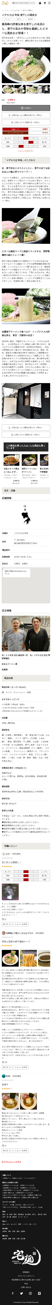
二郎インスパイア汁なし (10, 1207)
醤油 (3, 1214)
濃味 (18, 1231)
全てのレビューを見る (11, 1162)
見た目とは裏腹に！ (11, 862)
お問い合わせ (26, 1287)
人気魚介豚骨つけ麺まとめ (11, 1197)
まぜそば (18, 1205)
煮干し (34, 1214)
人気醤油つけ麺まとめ (34, 1195)
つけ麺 (12, 1205)
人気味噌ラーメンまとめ (10, 1188)
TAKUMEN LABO (25, 1207)
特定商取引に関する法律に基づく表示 (26, 1280)
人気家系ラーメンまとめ (31, 1190)
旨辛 (3, 1217)
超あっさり (6, 1224)
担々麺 (9, 1217)
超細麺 (4, 1238)
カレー (34, 1207)
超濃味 (23, 1231)
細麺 (9, 1238)
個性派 (14, 1217)
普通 (19, 1224)
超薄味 (4, 1231)
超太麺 (23, 1238)
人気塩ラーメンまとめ (27, 1185)
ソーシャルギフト (30, 1178)
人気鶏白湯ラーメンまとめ (24, 1193)
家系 (45, 1214)
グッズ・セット (23, 1217)
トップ (4, 10)
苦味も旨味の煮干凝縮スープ (16, 941)
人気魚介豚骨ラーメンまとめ (11, 1190)
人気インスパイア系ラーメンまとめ (14, 1195)
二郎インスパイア (28, 1205)
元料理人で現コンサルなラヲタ (19, 933)
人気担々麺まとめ (8, 1193)
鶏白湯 (40, 1214)
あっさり (14, 1224)
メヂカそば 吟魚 (14, 10)
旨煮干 (5, 1084)
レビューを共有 (21, 924)
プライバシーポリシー (26, 1276)
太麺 (18, 1238)
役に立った (7, 924)
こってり (25, 1224)
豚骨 (15, 1214)
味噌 (10, 1214)
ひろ (8, 854)
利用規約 (26, 1272)
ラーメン (5, 1205)
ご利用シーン (6, 1178)
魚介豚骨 (28, 1214)
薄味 (9, 1231)
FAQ (26, 1284)
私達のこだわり (17, 1178)
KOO (8, 1076)
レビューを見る (26, 151)
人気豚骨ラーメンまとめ (28, 1188)
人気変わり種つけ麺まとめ (30, 1197)
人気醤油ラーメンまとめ (10, 1185)
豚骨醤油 (21, 1214)
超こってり (33, 1224)
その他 (40, 1207)
